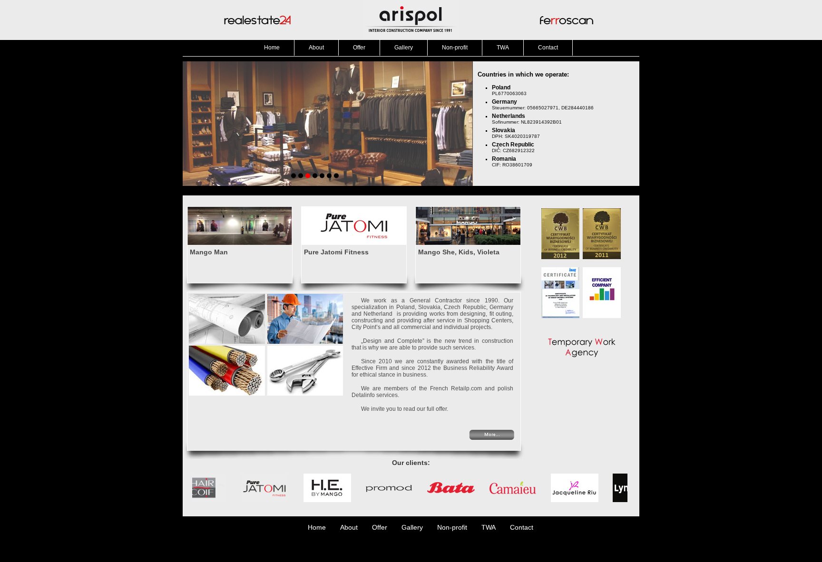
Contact (548, 47)
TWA (503, 47)
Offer (359, 47)
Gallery (403, 47)
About (316, 47)
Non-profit (455, 47)
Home (272, 47)
